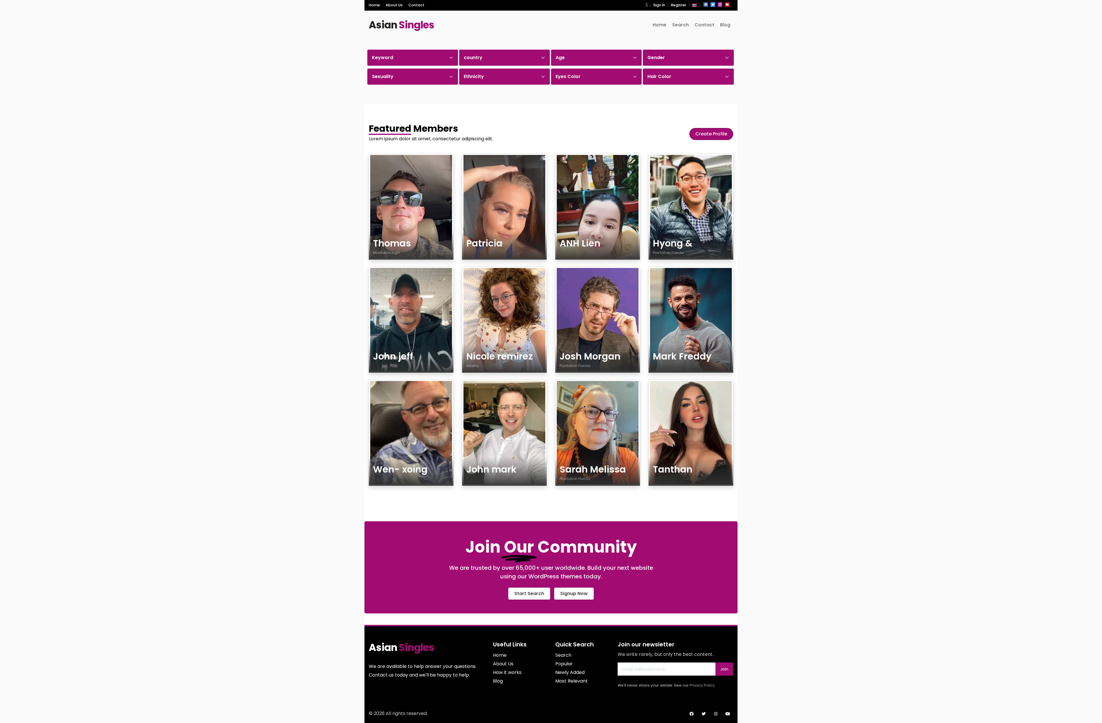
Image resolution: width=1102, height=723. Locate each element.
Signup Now (574, 593)
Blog (725, 25)
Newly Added (570, 672)
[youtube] (727, 4)
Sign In (659, 5)
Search (680, 25)
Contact (416, 5)
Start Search (529, 593)
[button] (646, 5)
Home (374, 5)
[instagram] (720, 4)
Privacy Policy (702, 685)
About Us (394, 5)
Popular (564, 663)
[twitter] (713, 4)
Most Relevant (571, 681)
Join (724, 669)
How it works (507, 672)
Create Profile (711, 134)
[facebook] (705, 4)
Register (678, 5)
